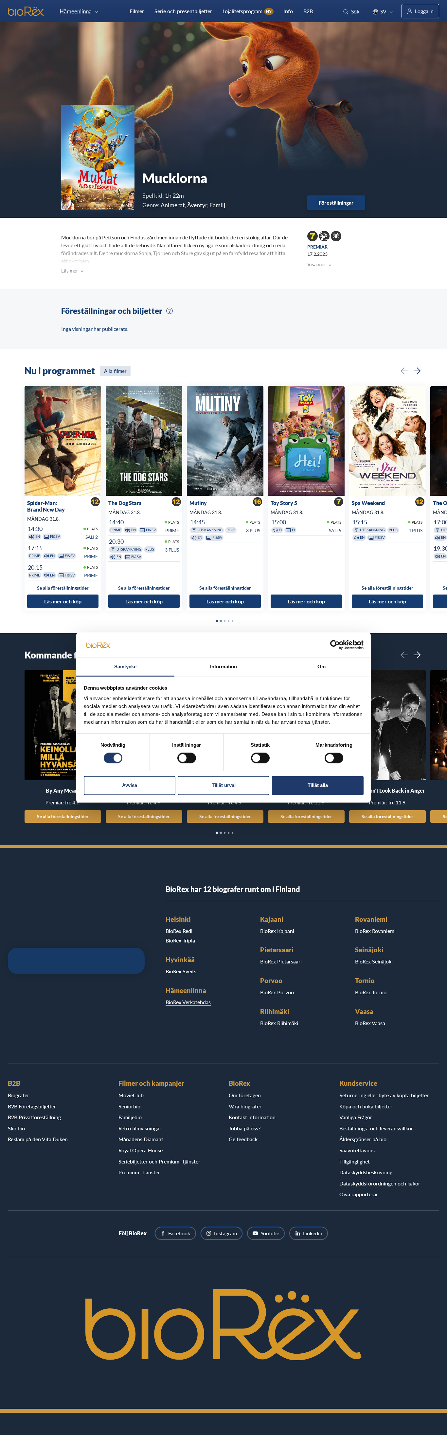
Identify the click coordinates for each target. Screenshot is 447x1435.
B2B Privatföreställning (34, 1117)
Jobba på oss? (244, 1128)
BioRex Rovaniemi (375, 931)
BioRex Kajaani (277, 931)
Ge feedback (243, 1139)
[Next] (417, 371)
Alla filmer (115, 371)
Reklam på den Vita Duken (38, 1139)
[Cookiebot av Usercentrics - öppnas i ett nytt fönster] (335, 645)
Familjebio (130, 1117)
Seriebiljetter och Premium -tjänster (159, 1161)
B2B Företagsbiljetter (32, 1106)
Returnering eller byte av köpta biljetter (384, 1095)
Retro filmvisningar (139, 1128)
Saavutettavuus (357, 1150)
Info (288, 11)
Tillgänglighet (354, 1161)
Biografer (18, 1095)
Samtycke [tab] (125, 666)
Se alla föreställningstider (63, 816)
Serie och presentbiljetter (183, 11)
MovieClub (131, 1095)
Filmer (137, 11)
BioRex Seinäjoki (374, 961)
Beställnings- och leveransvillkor (376, 1128)
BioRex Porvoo (277, 992)
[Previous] (404, 371)
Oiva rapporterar (358, 1194)
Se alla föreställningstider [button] (63, 588)
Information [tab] (223, 666)
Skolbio (16, 1128)
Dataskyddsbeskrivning (365, 1172)
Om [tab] (321, 666)
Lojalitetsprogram (247, 11)
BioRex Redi (179, 931)
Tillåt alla (318, 785)
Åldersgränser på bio (362, 1139)
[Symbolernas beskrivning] (169, 311)
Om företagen (245, 1095)
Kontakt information (252, 1117)
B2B (308, 11)
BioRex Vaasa (370, 1023)
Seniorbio (129, 1106)
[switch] (186, 758)
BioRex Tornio (370, 992)
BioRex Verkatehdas (188, 1002)
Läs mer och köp (62, 601)
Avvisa (129, 785)
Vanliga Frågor (355, 1117)
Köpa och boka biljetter (365, 1106)
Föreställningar (336, 202)
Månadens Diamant (140, 1139)
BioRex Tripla (180, 940)
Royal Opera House (140, 1150)
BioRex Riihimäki (279, 1023)
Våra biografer (245, 1106)
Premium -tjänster (139, 1172)
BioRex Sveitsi (182, 971)
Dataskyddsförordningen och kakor (379, 1183)
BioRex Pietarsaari (281, 961)
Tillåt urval (224, 785)
